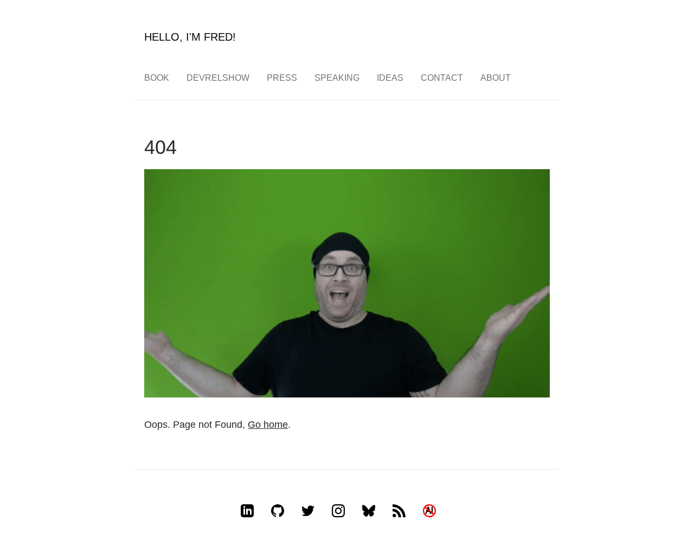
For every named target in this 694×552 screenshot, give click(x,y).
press (282, 77)
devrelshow (218, 77)
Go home (268, 424)
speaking (336, 77)
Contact (442, 77)
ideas (390, 77)
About (495, 77)
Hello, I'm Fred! (190, 37)
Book (156, 77)
